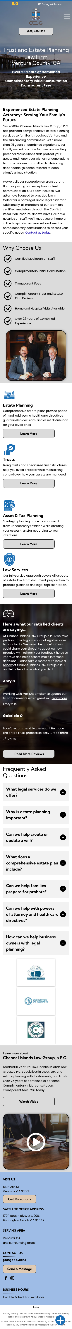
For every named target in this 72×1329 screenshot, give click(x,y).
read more (59, 698)
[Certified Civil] (36, 1030)
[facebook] (5, 1278)
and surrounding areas (19, 1243)
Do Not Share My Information (34, 1313)
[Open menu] (67, 16)
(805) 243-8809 (14, 1260)
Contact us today (37, 232)
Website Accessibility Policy (51, 1316)
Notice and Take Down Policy (22, 1316)
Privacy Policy (9, 1313)
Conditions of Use (59, 1313)
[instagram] (12, 1278)
